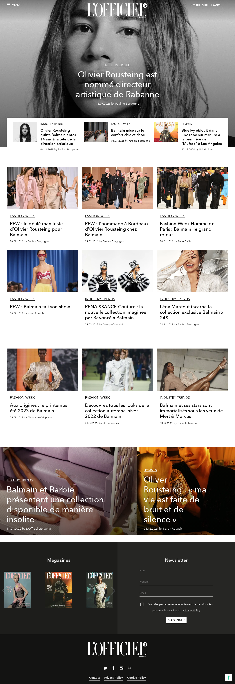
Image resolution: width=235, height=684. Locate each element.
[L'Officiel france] (117, 10)
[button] (113, 591)
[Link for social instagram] (121, 669)
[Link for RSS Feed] (129, 668)
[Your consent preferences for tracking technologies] (228, 677)
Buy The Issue (199, 5)
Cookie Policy (136, 677)
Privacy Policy (192, 610)
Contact (94, 677)
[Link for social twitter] (105, 669)
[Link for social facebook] (113, 669)
